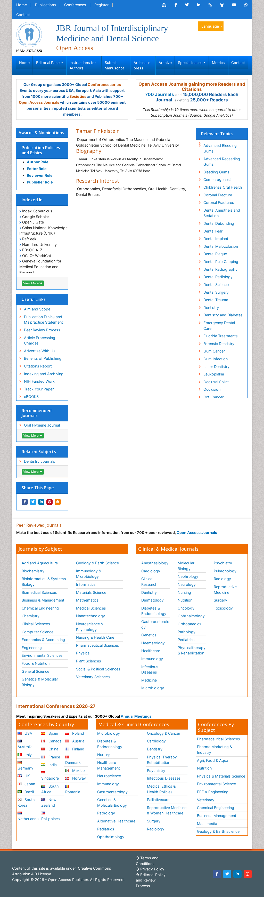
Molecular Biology (186, 566)
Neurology (187, 584)
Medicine (149, 680)
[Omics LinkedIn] (198, 5)
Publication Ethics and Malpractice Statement (43, 320)
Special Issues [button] (190, 62)
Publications (45, 5)
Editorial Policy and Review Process (151, 880)
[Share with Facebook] (25, 502)
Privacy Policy (151, 869)
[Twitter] (227, 874)
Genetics (148, 635)
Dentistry (211, 307)
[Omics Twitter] (187, 5)
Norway (78, 778)
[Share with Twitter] (33, 502)
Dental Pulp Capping (220, 261)
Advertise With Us (39, 351)
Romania (72, 792)
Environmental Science (216, 784)
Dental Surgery (216, 292)
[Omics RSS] (210, 5)
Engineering (32, 647)
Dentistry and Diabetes (223, 315)
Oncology (186, 608)
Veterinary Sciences (93, 677)
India (52, 765)
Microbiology (152, 688)
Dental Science (216, 284)
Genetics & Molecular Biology (40, 682)
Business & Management (43, 600)
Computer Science (37, 632)
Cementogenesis (218, 179)
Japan (29, 784)
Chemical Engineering (40, 608)
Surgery (220, 600)
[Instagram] (248, 874)
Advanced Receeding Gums (221, 162)
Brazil (28, 792)
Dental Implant (215, 238)
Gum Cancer (214, 351)
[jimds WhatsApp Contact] (246, 5)
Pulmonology (225, 571)
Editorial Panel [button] (48, 62)
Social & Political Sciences (98, 669)
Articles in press (142, 65)
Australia (25, 746)
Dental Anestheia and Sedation (221, 213)
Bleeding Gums (216, 172)
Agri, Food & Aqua (212, 760)
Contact (23, 14)
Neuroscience (109, 776)
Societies (77, 96)
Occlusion (211, 389)
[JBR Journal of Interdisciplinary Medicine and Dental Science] (29, 34)
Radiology (222, 578)
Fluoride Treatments (220, 336)
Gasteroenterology (155, 624)
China (52, 749)
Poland (77, 733)
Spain (52, 733)
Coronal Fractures (218, 202)
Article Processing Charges (39, 340)
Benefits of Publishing (42, 358)
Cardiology (150, 571)
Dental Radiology (218, 277)
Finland (77, 749)
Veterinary (205, 800)
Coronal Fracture (217, 195)
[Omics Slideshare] (222, 5)
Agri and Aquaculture (40, 563)
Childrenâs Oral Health (222, 187)
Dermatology (152, 600)
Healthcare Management (108, 765)
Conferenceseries (104, 84)
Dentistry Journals (39, 461)
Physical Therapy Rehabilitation (162, 760)
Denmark (73, 762)
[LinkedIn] (237, 874)
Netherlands (28, 818)
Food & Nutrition (36, 663)
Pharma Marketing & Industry (214, 749)
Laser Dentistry (216, 366)
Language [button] (210, 26)
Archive (165, 62)
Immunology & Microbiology (88, 574)
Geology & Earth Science (97, 563)
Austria (77, 741)
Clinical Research (149, 581)
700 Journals (159, 94)
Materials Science (91, 592)
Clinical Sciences (36, 624)
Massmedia (207, 823)
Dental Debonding (218, 223)
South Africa (50, 789)
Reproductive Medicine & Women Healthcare (166, 810)
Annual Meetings (136, 716)
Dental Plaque (215, 254)
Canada (54, 741)
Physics (83, 653)
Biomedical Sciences (39, 592)
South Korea (26, 802)
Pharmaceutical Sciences (97, 645)
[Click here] (164, 5)
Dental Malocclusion (220, 246)
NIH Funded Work (39, 381)
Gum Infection (215, 359)
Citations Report (38, 366)
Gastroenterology (112, 792)
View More (31, 283)
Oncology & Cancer (163, 733)
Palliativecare (158, 799)
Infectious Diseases (149, 669)
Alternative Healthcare (116, 821)
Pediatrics (186, 639)
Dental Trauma (215, 300)
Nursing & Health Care (95, 637)
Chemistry (30, 616)
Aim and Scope (37, 309)
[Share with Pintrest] (49, 502)
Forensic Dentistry (218, 343)
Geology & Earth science (218, 831)
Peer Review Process (42, 330)
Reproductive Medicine (225, 589)
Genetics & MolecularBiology (112, 802)
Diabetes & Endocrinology (153, 611)
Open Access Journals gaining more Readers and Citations (191, 87)
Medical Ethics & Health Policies (161, 789)
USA (27, 733)
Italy (27, 754)
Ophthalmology (191, 616)
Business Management (216, 815)
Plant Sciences (88, 661)
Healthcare (150, 650)
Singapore (50, 778)
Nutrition (185, 600)
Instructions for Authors (83, 65)
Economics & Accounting (43, 639)
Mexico (78, 770)
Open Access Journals (39, 102)
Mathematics (87, 600)
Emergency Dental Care (219, 326)
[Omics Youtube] (234, 5)
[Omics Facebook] (175, 5)
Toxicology (223, 608)
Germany (25, 768)
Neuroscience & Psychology (89, 627)
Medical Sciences (91, 608)
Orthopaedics (189, 624)
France (53, 757)
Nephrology (188, 576)
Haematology (153, 643)
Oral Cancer (213, 397)
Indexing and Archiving (43, 374)
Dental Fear (212, 231)
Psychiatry (223, 563)
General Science (35, 671)
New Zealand (48, 802)
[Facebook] (217, 874)
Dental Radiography (220, 269)
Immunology (152, 658)
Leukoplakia (213, 374)
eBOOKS (31, 396)
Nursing (184, 592)
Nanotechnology (90, 616)
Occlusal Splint (216, 382)
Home (21, 5)
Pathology (186, 632)
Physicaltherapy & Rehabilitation (191, 650)
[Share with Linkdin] (41, 502)
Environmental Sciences (42, 655)
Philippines (50, 818)
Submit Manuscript (114, 65)
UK (26, 776)
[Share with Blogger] (58, 502)
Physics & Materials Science (221, 776)
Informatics (86, 584)
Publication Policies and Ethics (41, 150)
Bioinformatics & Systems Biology (44, 581)
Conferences (75, 5)
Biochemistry (33, 571)
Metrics (218, 62)
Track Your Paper (39, 389)
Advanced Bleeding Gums (220, 148)
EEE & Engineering (212, 792)
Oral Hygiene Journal (42, 425)
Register (101, 5)
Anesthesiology (154, 563)
